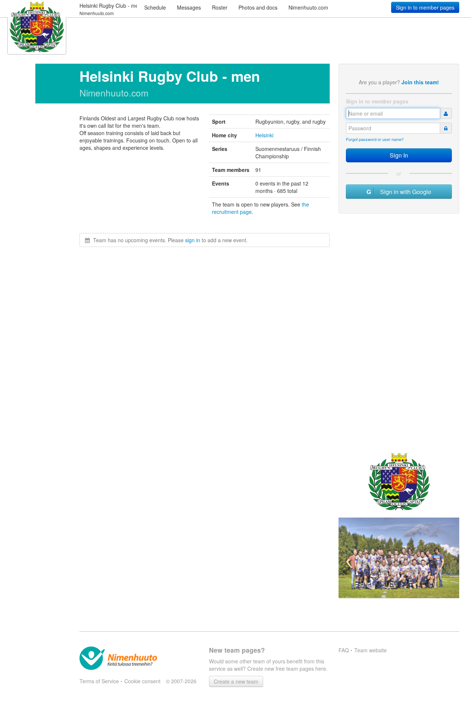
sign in (192, 240)
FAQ (344, 650)
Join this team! (420, 82)
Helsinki (264, 135)
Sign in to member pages (425, 7)
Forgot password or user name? (375, 139)
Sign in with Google (403, 191)
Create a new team (236, 681)
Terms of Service (99, 681)
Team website (370, 650)
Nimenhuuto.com (308, 7)
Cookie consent (142, 681)
